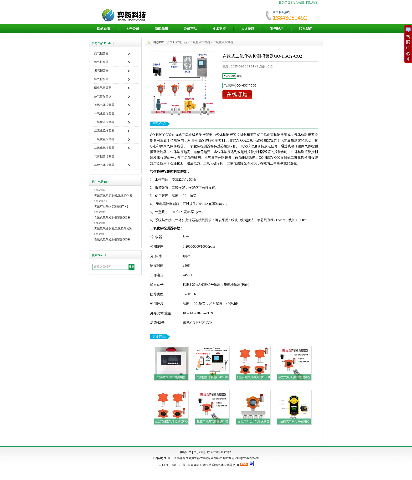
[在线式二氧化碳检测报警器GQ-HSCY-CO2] (183, 84)
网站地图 (312, 2)
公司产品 (190, 29)
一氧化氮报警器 (104, 139)
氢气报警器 (101, 70)
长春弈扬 (193, 465)
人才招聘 (248, 29)
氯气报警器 (101, 79)
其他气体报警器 (104, 165)
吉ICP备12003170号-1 (173, 465)
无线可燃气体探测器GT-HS (111, 206)
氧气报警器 (101, 62)
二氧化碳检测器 (223, 42)
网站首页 (103, 29)
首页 (169, 42)
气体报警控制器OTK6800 (212, 377)
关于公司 (132, 29)
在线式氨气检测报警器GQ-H (112, 217)
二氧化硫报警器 (104, 130)
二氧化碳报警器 (104, 122)
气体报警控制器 (104, 156)
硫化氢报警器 (102, 87)
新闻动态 (161, 29)
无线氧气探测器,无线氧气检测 (113, 228)
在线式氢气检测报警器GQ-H (112, 239)
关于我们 (199, 452)
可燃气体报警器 (104, 105)
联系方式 (213, 452)
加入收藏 (298, 2)
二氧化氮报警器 (104, 147)
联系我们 (305, 29)
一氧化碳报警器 (104, 113)
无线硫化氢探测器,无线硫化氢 (113, 195)
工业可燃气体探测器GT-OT (253, 377)
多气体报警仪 (102, 96)
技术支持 (219, 29)
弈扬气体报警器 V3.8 (225, 465)
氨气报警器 (101, 53)
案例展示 (276, 29)
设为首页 (284, 2)
